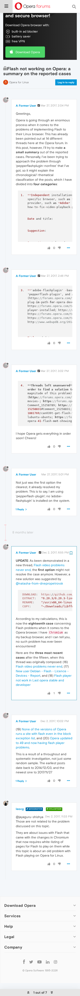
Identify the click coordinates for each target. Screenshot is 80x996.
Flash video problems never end (39, 666)
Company (13, 947)
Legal (9, 936)
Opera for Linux (19, 82)
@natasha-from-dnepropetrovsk (39, 583)
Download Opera (28, 52)
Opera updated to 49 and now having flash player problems (44, 742)
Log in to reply (66, 82)
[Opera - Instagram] (55, 961)
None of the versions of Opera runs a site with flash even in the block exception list (43, 733)
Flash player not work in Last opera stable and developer (43, 680)
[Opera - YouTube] (39, 961)
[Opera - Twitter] (31, 961)
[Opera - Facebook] (24, 961)
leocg (20, 809)
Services (12, 916)
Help (8, 926)
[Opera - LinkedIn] (48, 961)
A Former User (26, 105)
